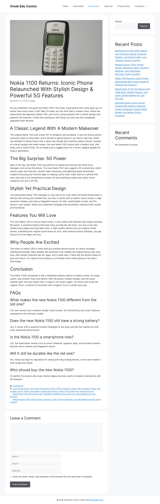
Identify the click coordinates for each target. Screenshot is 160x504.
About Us (108, 6)
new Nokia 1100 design (40, 389)
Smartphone (93, 6)
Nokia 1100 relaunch (32, 391)
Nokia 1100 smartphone (69, 391)
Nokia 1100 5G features (60, 389)
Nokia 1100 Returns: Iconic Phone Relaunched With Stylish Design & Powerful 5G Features (132, 81)
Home (65, 6)
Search (118, 21)
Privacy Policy (124, 6)
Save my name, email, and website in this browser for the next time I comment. (52, 476)
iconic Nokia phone (21, 389)
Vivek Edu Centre (23, 6)
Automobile (78, 6)
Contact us (139, 6)
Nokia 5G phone (87, 391)
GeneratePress (96, 500)
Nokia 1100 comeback (80, 389)
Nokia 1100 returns (50, 391)
